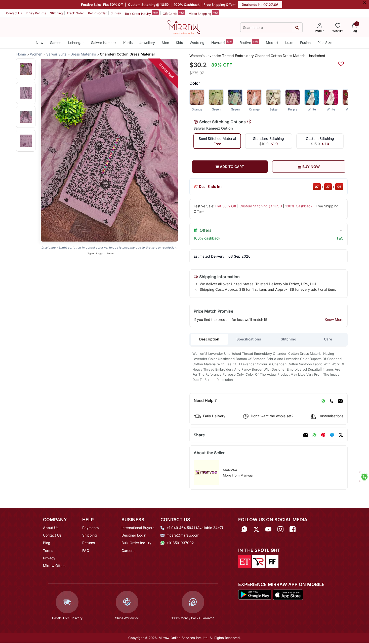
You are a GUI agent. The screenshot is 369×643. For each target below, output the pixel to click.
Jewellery (147, 42)
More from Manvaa (238, 475)
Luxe (289, 42)
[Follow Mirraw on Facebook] (292, 529)
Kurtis (128, 42)
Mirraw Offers (54, 565)
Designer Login (133, 535)
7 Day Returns (36, 13)
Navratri (221, 42)
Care (328, 339)
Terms (48, 550)
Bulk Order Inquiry (141, 13)
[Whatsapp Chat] (364, 476)
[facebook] (332, 434)
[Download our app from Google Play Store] (254, 594)
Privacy (49, 558)
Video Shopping (203, 13)
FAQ (85, 550)
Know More (334, 319)
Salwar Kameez (103, 42)
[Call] (332, 400)
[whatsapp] (314, 434)
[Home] (184, 26)
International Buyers (137, 527)
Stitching (56, 13)
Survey (116, 13)
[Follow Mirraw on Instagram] (280, 529)
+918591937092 (180, 543)
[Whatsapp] (244, 529)
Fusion (305, 42)
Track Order (75, 13)
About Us (50, 527)
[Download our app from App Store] (288, 594)
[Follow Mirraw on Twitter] (256, 529)
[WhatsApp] (323, 400)
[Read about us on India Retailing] (258, 561)
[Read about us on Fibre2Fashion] (272, 561)
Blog (46, 543)
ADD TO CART (231, 166)
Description (209, 339)
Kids (179, 42)
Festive (248, 42)
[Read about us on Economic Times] (244, 561)
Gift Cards (173, 13)
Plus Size (324, 42)
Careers (127, 550)
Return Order (97, 13)
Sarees (55, 42)
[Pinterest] (323, 434)
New (39, 42)
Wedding (197, 42)
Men (165, 42)
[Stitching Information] (249, 122)
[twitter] (340, 434)
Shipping (89, 535)
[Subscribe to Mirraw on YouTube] (268, 529)
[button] (25, 69)
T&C (339, 238)
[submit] (297, 27)
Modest (272, 42)
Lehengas (76, 42)
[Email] (340, 400)
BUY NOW (310, 166)
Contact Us (14, 13)
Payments (90, 527)
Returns (88, 543)
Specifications (248, 339)
